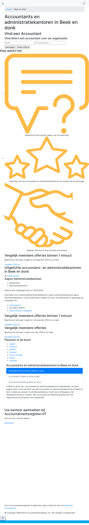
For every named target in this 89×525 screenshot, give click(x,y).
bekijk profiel (13, 276)
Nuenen (12, 349)
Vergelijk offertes (12, 264)
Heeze (12, 358)
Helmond (13, 346)
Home (9, 9)
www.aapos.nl (15, 305)
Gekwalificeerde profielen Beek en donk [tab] (26, 371)
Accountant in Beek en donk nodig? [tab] (24, 376)
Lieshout (13, 352)
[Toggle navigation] (84, 3)
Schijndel (13, 360)
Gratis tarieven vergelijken (20, 310)
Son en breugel (15, 355)
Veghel (12, 344)
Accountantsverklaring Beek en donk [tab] (25, 382)
